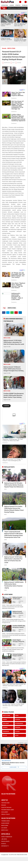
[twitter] (8, 312)
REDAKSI (3, 805)
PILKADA (17, 731)
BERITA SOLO (4, 830)
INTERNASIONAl (19, 723)
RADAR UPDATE (5, 841)
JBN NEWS (4, 839)
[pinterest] (16, 312)
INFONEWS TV (5, 846)
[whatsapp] (12, 312)
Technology (25, 5)
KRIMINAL (5, 727)
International (4, 5)
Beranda (4, 48)
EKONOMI (17, 719)
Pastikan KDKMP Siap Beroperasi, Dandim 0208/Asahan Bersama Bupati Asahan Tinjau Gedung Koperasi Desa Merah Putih (14, 395)
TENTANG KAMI (5, 802)
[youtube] (11, 796)
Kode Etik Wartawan (6, 807)
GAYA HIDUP (6, 723)
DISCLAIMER (4, 812)
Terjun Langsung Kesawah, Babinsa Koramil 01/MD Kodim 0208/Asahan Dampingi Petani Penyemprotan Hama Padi (13, 534)
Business (12, 5)
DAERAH (5, 719)
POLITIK (5, 735)
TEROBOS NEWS (5, 821)
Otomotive (17, 5)
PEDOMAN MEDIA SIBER (7, 809)
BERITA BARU (4, 825)
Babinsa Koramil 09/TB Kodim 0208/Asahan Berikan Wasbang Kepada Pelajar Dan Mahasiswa (13, 485)
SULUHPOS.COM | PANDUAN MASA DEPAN (18, 854)
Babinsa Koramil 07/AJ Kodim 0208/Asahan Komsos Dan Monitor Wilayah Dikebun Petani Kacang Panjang (14, 509)
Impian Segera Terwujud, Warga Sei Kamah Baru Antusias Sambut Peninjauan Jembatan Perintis (19, 640)
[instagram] (9, 796)
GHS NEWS (4, 827)
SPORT (17, 735)
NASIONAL (17, 727)
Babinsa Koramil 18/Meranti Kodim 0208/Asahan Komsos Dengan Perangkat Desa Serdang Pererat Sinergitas (13, 369)
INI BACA (3, 843)
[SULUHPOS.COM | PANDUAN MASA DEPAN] (7, 3)
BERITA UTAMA (11, 48)
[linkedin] (20, 312)
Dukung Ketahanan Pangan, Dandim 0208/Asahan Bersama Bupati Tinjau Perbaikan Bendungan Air (19, 655)
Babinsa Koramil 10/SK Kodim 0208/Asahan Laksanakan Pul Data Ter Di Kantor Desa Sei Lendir (14, 342)
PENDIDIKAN (6, 731)
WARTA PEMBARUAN (6, 836)
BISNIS (16, 715)
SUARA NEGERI (5, 823)
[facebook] (3, 312)
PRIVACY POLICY (5, 814)
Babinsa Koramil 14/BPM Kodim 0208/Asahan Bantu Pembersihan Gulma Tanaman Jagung (14, 585)
